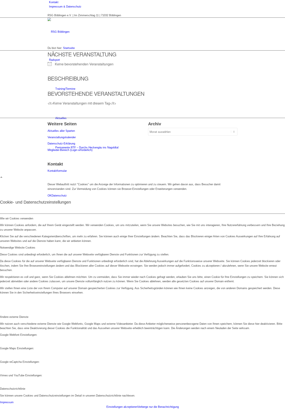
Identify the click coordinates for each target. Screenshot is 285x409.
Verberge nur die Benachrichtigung (158, 406)
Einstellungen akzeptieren (121, 406)
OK (50, 195)
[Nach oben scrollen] (1, 177)
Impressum (7, 402)
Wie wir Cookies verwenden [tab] (16, 218)
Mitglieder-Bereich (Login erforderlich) (70, 150)
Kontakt (53, 2)
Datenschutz (59, 195)
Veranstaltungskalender (62, 137)
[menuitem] (143, 2)
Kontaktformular (57, 170)
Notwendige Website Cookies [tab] (17, 247)
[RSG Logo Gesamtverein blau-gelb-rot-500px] (79, 31)
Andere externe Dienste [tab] (14, 316)
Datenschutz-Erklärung (61, 143)
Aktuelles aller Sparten (61, 130)
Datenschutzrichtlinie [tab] (12, 388)
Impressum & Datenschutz (65, 6)
